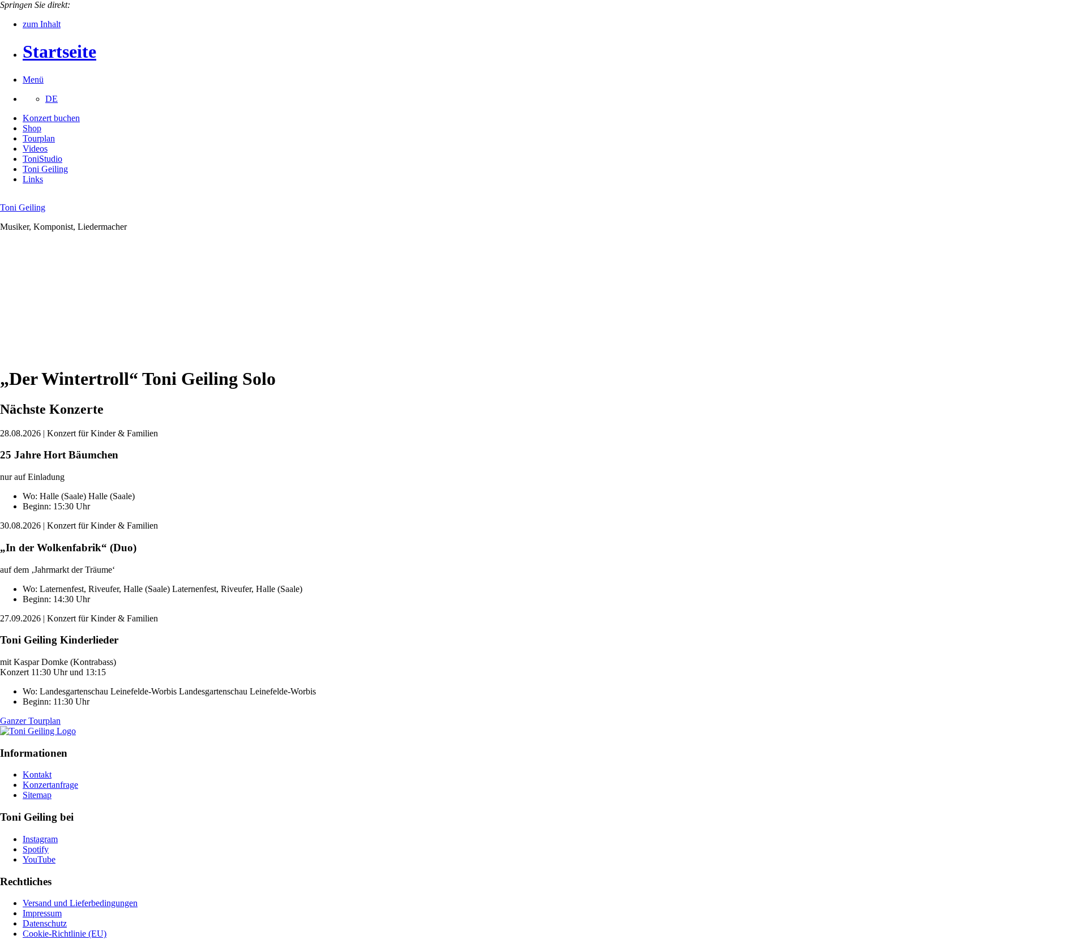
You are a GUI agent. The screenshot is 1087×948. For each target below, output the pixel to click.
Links (33, 179)
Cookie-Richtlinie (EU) (64, 933)
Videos (35, 148)
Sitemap (37, 795)
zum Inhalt (42, 24)
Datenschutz (45, 923)
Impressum (42, 913)
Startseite (59, 51)
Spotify (36, 849)
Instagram (40, 839)
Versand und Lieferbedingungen (80, 903)
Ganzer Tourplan (30, 721)
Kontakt (37, 774)
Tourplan (39, 138)
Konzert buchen (51, 118)
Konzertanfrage (50, 785)
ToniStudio (42, 159)
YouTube (39, 859)
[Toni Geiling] (38, 731)
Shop (32, 128)
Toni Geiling (45, 169)
